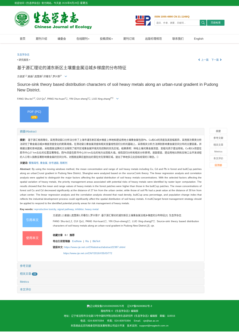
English (198, 38)
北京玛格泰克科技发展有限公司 (97, 325)
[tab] (110, 131)
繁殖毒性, (34, 162)
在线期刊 (82, 38)
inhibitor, (80, 209)
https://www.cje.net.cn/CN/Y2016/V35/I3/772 (87, 253)
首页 (22, 38)
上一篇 (205, 59)
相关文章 (28, 273)
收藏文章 (58, 235)
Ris (87, 241)
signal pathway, (66, 209)
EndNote (77, 241)
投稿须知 (105, 38)
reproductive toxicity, (45, 209)
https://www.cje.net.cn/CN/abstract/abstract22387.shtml (94, 247)
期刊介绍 (41, 38)
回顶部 (218, 165)
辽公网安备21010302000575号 (107, 306)
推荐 (72, 235)
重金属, (44, 162)
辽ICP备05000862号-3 (139, 306)
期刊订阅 (129, 38)
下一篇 (215, 59)
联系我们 (178, 38)
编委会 (62, 38)
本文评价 (25, 289)
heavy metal (92, 209)
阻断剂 (63, 162)
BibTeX (96, 241)
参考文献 (25, 265)
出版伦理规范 (153, 38)
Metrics (24, 281)
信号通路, (54, 162)
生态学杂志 (23, 54)
